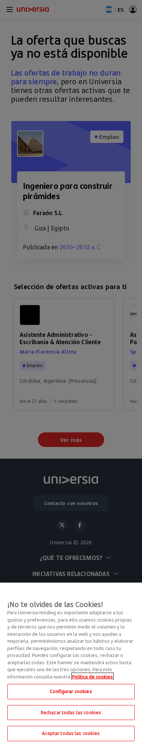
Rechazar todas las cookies (71, 712)
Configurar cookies (71, 691)
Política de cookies (92, 676)
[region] (71, 665)
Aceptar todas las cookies (71, 733)
